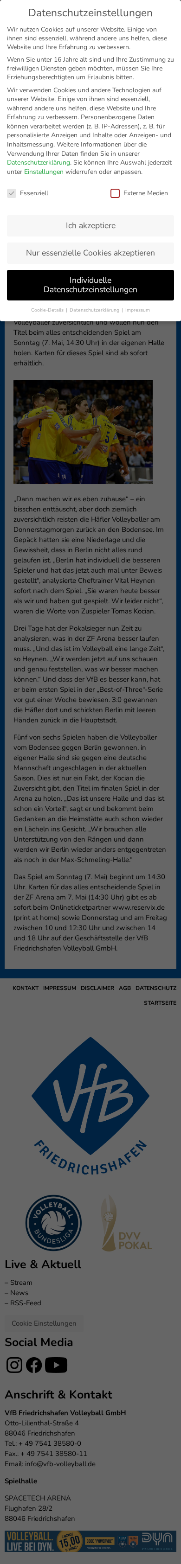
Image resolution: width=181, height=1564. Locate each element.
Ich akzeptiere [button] (91, 225)
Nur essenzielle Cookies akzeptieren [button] (90, 252)
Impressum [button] (137, 309)
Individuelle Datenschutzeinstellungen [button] (90, 284)
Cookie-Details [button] (48, 309)
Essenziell (34, 193)
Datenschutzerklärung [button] (95, 309)
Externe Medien (145, 193)
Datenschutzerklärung (38, 162)
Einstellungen (44, 171)
